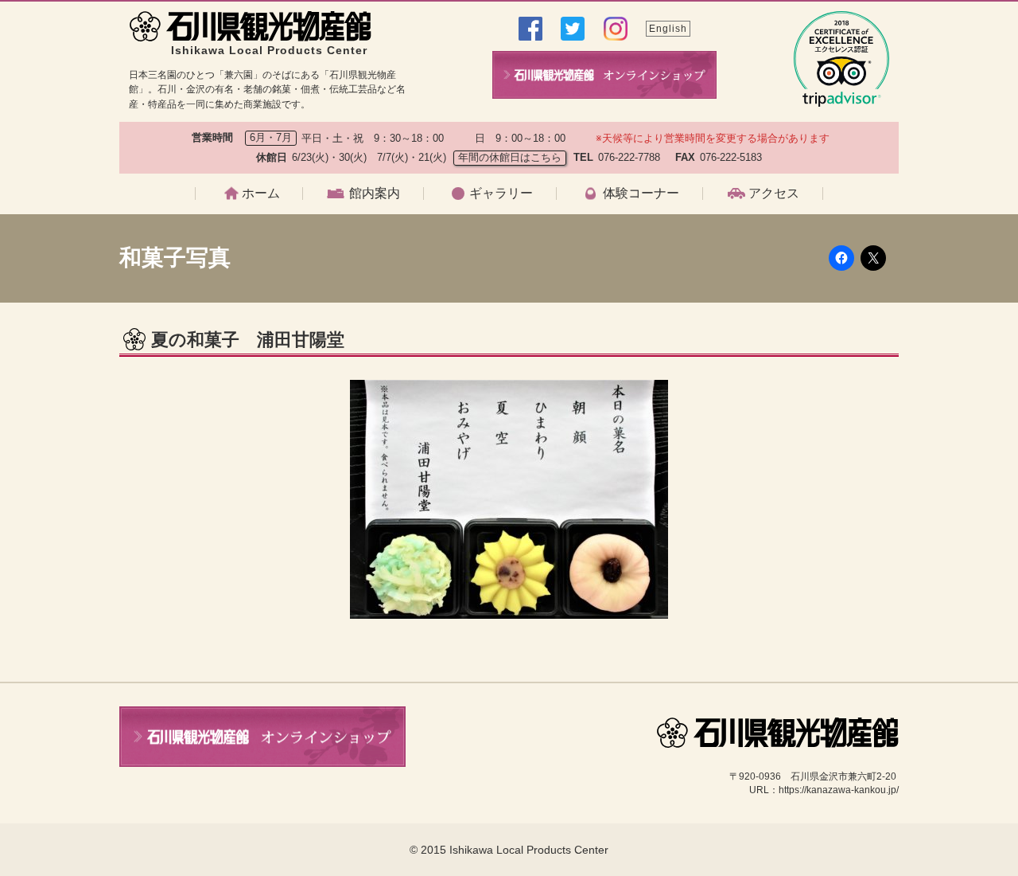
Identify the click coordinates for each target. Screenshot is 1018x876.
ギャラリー (501, 193)
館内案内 (374, 193)
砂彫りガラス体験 (619, 320)
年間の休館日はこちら (509, 157)
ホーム (261, 193)
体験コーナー (641, 193)
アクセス (773, 193)
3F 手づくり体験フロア (380, 320)
